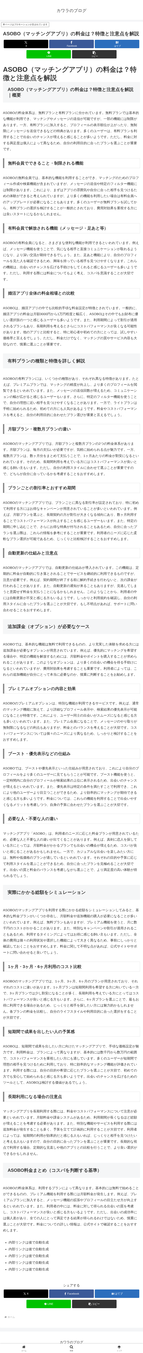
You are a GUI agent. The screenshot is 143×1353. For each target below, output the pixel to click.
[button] (94, 54)
